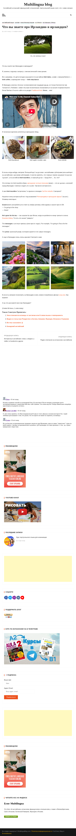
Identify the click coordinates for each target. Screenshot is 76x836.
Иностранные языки (27, 22)
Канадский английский (15, 326)
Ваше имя (7, 680)
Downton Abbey (7, 218)
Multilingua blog (38, 4)
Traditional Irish (37, 90)
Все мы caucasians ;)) (15, 322)
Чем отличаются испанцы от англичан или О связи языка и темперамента (35, 315)
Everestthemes (7, 833)
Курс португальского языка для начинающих (31, 537)
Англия (17, 22)
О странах (38, 22)
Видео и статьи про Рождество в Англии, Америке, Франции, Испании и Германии (38, 319)
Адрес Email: (8, 688)
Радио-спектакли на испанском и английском (56, 340)
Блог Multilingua (14, 803)
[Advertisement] (38, 569)
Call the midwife (47, 191)
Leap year (62, 295)
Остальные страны (49, 22)
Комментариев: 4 (18, 31)
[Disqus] (38, 372)
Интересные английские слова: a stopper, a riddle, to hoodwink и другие (19, 340)
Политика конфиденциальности (42, 831)
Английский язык (8, 22)
